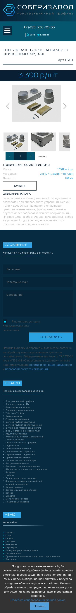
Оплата (9, 538)
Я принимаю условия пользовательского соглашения (21, 326)
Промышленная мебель (18, 457)
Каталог (9, 532)
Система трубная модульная (20, 422)
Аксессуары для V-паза (18, 407)
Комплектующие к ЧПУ (17, 404)
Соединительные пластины (20, 410)
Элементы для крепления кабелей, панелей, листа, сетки (24, 482)
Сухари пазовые (14, 416)
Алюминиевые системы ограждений (25, 436)
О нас (8, 535)
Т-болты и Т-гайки (15, 413)
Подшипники (12, 445)
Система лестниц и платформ (21, 460)
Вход (32, 34)
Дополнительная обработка (20, 451)
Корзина (44, 34)
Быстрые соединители (17, 463)
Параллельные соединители (20, 454)
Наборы (10, 475)
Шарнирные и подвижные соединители (26, 469)
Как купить (11, 559)
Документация (13, 553)
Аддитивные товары (16, 433)
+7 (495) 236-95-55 (39, 27)
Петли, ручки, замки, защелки (21, 478)
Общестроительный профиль (21, 442)
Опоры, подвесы (14, 487)
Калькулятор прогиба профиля (22, 550)
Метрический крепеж (17, 498)
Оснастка (10, 496)
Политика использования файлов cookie (38, 600)
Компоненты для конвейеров (21, 490)
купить (19, 186)
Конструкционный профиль (20, 401)
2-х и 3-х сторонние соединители (23, 430)
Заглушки (10, 472)
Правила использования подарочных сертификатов (33, 556)
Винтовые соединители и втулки (23, 466)
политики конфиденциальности (50, 365)
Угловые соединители (17, 419)
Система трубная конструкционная (24, 425)
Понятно (39, 606)
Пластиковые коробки (17, 501)
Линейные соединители (18, 448)
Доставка (10, 541)
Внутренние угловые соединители (24, 428)
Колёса (9, 493)
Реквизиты (11, 544)
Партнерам (11, 547)
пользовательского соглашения (27, 369)
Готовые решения (15, 439)
